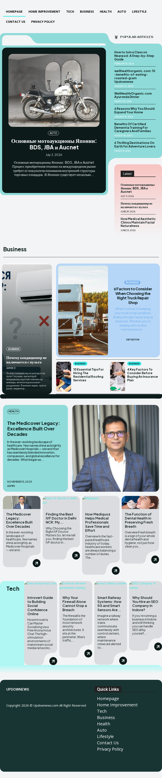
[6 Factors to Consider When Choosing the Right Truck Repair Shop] (83, 310)
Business (13, 349)
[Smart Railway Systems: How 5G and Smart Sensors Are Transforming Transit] (110, 586)
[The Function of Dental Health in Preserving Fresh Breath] (140, 502)
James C (11, 368)
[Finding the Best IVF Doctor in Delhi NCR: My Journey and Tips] (61, 502)
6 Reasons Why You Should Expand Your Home (134, 110)
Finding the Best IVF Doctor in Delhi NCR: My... (61, 518)
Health (13, 411)
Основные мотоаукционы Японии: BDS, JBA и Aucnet (54, 144)
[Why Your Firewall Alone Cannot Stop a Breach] (75, 586)
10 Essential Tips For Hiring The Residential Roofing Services (88, 374)
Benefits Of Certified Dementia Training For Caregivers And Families (132, 127)
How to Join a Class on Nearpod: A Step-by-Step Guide (134, 55)
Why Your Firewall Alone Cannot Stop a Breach (74, 603)
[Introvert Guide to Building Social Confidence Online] (40, 586)
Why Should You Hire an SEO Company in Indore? (145, 603)
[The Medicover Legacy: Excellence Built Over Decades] (115, 448)
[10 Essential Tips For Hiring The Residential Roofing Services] (63, 377)
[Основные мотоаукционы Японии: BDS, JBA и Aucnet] (54, 90)
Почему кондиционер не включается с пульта (136, 205)
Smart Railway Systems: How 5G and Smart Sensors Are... (109, 603)
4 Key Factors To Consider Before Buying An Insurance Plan (142, 374)
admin (11, 486)
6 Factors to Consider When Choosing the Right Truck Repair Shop (133, 295)
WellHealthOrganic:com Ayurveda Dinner (133, 95)
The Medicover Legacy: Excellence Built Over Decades (33, 428)
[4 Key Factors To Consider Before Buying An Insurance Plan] (117, 377)
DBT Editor (132, 339)
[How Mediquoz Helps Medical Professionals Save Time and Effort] (101, 502)
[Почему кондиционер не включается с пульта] (27, 329)
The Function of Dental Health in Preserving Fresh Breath (139, 520)
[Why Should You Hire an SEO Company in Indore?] (145, 586)
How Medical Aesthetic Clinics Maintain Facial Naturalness (138, 222)
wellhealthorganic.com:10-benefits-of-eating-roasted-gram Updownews (134, 76)
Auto (53, 133)
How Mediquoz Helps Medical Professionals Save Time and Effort (97, 522)
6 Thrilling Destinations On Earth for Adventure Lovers (134, 144)
